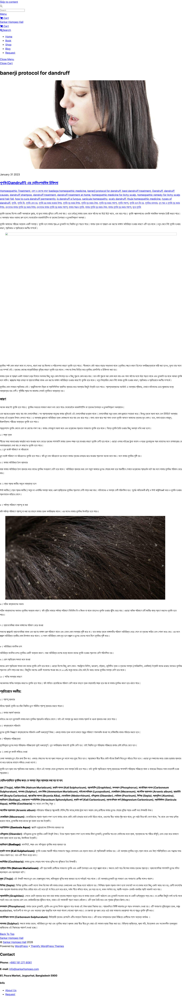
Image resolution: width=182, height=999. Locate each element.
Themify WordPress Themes (47, 946)
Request (10, 52)
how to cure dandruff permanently (35, 198)
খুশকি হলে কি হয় (137, 202)
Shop (8, 44)
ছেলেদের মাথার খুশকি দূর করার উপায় (20, 207)
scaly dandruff (117, 198)
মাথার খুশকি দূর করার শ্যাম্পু (119, 207)
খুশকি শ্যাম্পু (123, 202)
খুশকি (14, 202)
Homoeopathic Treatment (15, 190)
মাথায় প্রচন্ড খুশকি (76, 207)
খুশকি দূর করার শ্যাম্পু (108, 202)
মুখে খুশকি (137, 207)
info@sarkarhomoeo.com (24, 969)
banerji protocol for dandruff (104, 190)
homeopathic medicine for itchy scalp (114, 194)
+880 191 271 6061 (20, 962)
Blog (8, 48)
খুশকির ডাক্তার (151, 202)
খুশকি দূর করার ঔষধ (89, 202)
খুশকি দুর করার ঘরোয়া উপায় (50, 202)
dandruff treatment (44, 194)
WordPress (21, 946)
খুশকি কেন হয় (31, 202)
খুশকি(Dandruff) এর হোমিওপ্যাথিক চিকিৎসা (29, 182)
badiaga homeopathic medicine (67, 190)
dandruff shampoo (21, 194)
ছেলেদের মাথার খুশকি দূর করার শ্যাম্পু (52, 207)
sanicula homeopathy (94, 198)
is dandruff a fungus (69, 198)
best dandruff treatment (136, 190)
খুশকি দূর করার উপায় (71, 202)
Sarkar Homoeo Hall (14, 942)
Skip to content (9, 1)
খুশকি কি (21, 202)
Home (8, 36)
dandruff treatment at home (73, 194)
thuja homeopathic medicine (144, 198)
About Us (10, 990)
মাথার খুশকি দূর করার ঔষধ (96, 207)
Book (8, 40)
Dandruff (157, 190)
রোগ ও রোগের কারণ (40, 190)
